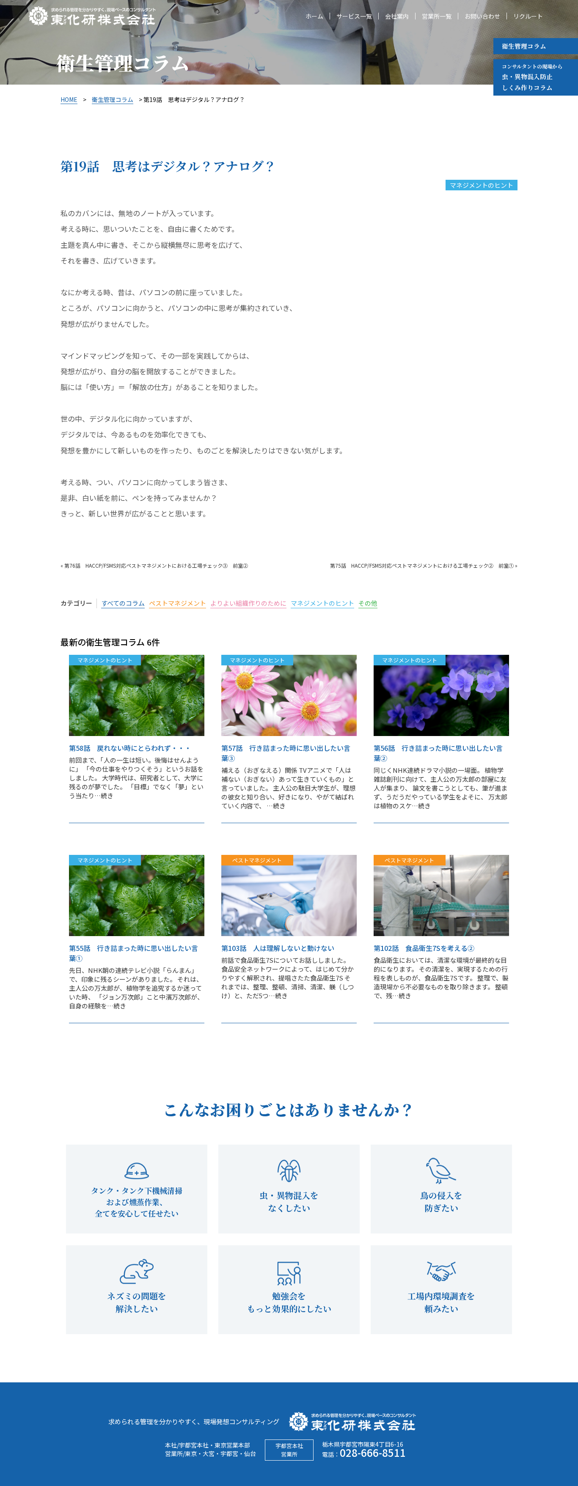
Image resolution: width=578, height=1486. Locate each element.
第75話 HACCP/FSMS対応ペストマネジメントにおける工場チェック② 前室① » (423, 565)
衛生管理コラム (524, 45)
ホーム (314, 16)
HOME (69, 99)
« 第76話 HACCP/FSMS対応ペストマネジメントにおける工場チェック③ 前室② (154, 565)
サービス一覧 (354, 16)
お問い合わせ (482, 16)
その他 (367, 603)
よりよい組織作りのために (248, 603)
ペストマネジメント (177, 603)
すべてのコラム (123, 603)
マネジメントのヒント (481, 185)
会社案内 (397, 16)
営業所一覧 (436, 16)
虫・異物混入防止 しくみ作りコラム (532, 77)
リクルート (528, 16)
